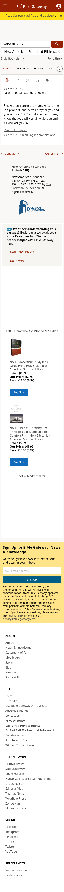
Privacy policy (15, 721)
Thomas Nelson (15, 793)
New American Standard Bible (29, 168)
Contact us (12, 716)
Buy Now (19, 392)
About (9, 643)
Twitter (10, 847)
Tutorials (11, 701)
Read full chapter (15, 130)
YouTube (11, 852)
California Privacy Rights (22, 726)
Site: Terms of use (17, 740)
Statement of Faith (17, 652)
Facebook (11, 827)
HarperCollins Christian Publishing (28, 779)
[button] (58, 6)
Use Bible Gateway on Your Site (26, 706)
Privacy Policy (15, 615)
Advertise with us (16, 711)
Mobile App (13, 657)
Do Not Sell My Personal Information (31, 730)
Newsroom (12, 672)
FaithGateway (14, 764)
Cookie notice (14, 735)
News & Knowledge (18, 647)
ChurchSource (15, 774)
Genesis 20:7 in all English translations (29, 135)
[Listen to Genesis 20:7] (47, 80)
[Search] (57, 44)
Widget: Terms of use (19, 745)
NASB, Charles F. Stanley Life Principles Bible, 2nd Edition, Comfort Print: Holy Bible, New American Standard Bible (30, 433)
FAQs (8, 696)
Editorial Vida (14, 788)
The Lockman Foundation (31, 186)
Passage (8, 68)
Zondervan (12, 803)
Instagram (12, 832)
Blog (8, 667)
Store (9, 662)
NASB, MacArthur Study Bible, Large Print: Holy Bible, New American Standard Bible (29, 365)
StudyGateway (15, 769)
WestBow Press (15, 798)
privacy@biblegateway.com (19, 619)
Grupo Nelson (14, 784)
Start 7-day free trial (22, 251)
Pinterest (11, 837)
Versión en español (18, 870)
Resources (23, 68)
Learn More (17, 260)
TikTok (9, 842)
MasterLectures (15, 808)
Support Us (13, 677)
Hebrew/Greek (43, 68)
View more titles (32, 476)
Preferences (13, 875)
